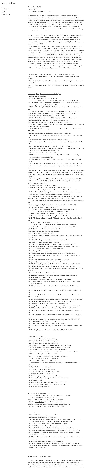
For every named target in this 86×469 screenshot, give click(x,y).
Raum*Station (55, 37)
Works (5, 8)
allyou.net (83, 467)
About (5, 11)
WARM (37, 400)
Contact (6, 14)
